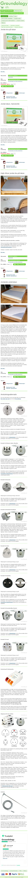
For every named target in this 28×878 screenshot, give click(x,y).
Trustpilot (18, 865)
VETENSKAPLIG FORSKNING (8, 13)
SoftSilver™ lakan (13, 16)
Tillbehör (3, 22)
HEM (2, 10)
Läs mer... (3, 71)
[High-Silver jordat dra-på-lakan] (14, 185)
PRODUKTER (17, 10)
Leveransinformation (14, 870)
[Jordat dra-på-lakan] (14, 42)
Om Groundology (4, 870)
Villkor (20, 870)
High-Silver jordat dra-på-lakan (7, 27)
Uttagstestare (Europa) (7, 785)
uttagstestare (12, 437)
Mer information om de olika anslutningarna (15, 81)
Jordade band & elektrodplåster (8, 20)
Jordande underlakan (18, 27)
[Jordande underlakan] (14, 293)
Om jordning (18, 398)
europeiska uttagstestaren (7, 473)
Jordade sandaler (20, 20)
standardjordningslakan (6, 247)
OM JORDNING (9, 10)
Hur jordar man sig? (5, 398)
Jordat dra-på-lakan (5, 25)
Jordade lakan (4, 16)
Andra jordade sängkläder (7, 18)
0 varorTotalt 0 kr (7, 7)
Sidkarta (25, 870)
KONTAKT (20, 13)
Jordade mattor (17, 18)
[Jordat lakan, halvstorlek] (14, 116)
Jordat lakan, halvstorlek (14, 25)
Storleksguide (10, 77)
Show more (5, 858)
